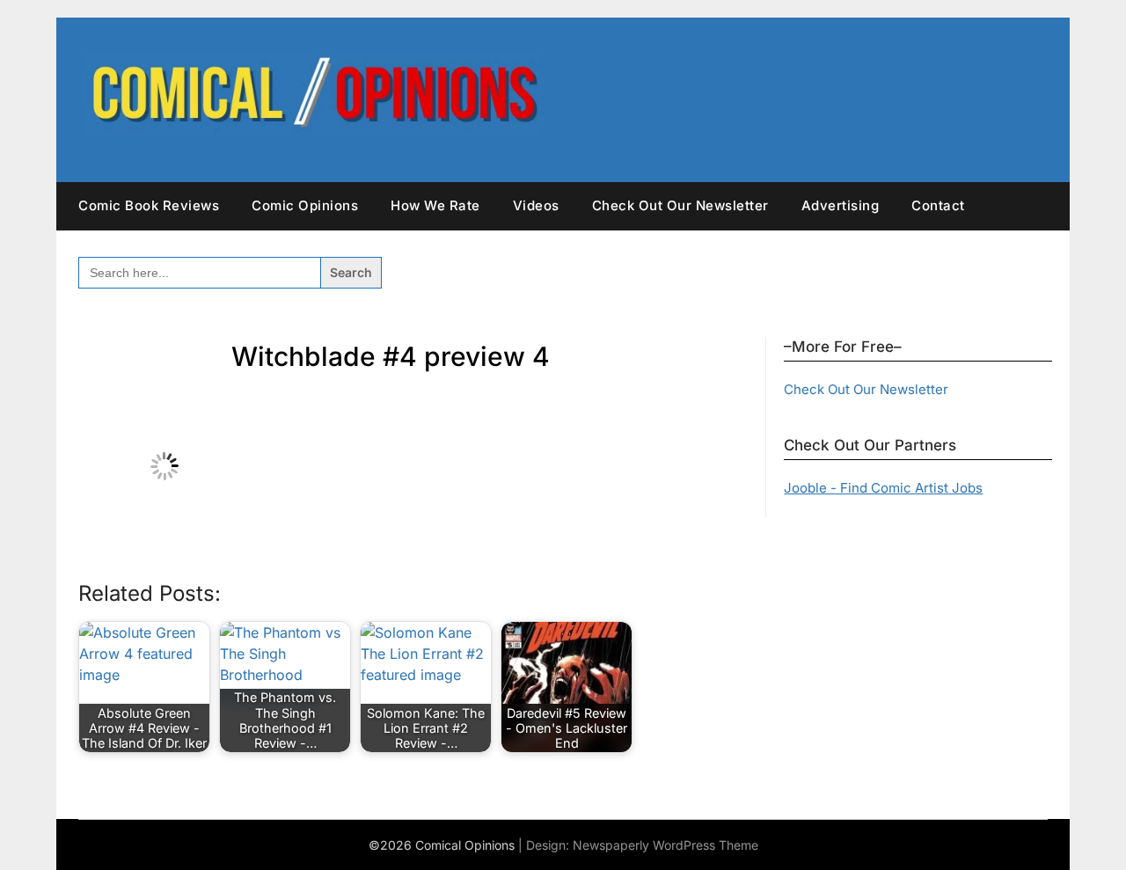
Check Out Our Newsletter (680, 205)
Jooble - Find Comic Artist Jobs (883, 487)
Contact (938, 205)
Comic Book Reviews (148, 205)
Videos (536, 205)
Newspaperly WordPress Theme (665, 844)
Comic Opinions (305, 205)
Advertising (840, 205)
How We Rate (435, 205)
